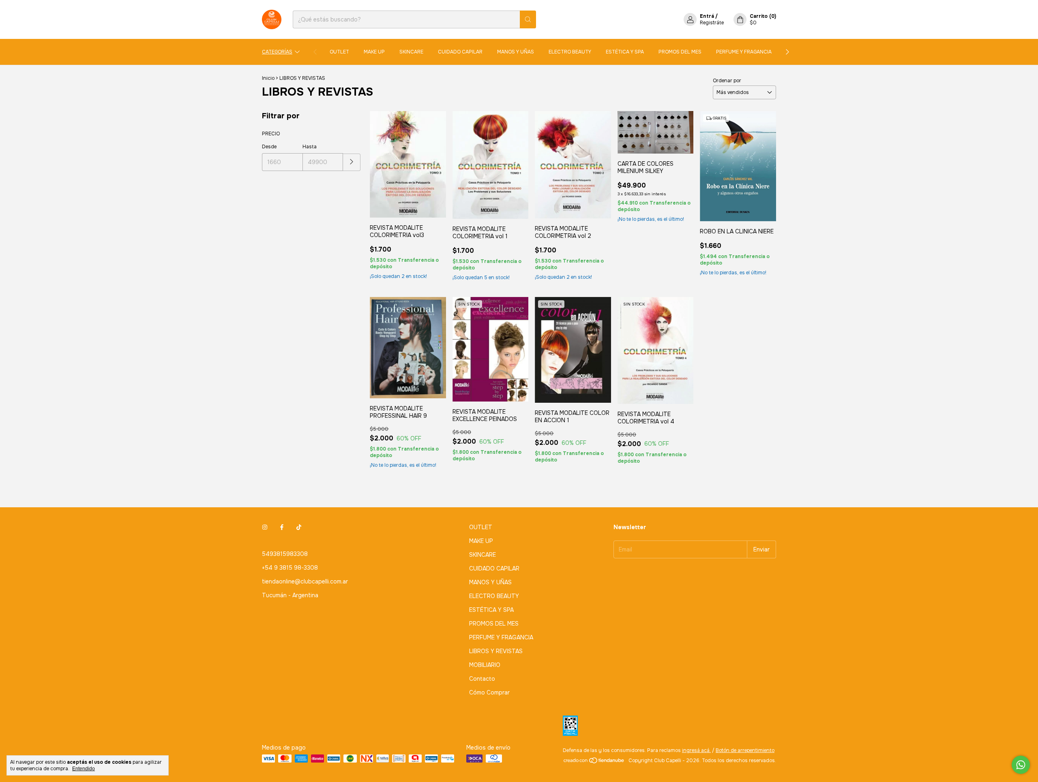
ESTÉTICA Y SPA (625, 52)
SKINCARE (411, 52)
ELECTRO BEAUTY (570, 52)
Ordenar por (727, 80)
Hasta (309, 146)
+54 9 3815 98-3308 (290, 567)
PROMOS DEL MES (679, 52)
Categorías (277, 52)
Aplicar (351, 162)
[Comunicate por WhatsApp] (1021, 765)
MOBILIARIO (484, 665)
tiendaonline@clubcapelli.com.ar (305, 581)
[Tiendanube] (594, 762)
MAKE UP (374, 52)
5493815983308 (285, 554)
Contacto (482, 678)
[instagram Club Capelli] (265, 527)
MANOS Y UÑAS (515, 52)
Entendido (83, 768)
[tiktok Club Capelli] (299, 527)
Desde (269, 146)
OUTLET (339, 52)
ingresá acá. (696, 750)
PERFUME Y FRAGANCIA (744, 52)
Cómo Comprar (489, 692)
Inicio (268, 78)
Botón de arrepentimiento (745, 750)
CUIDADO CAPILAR (460, 52)
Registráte (712, 22)
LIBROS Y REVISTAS (496, 651)
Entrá (707, 16)
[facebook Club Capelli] (282, 527)
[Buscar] (528, 19)
